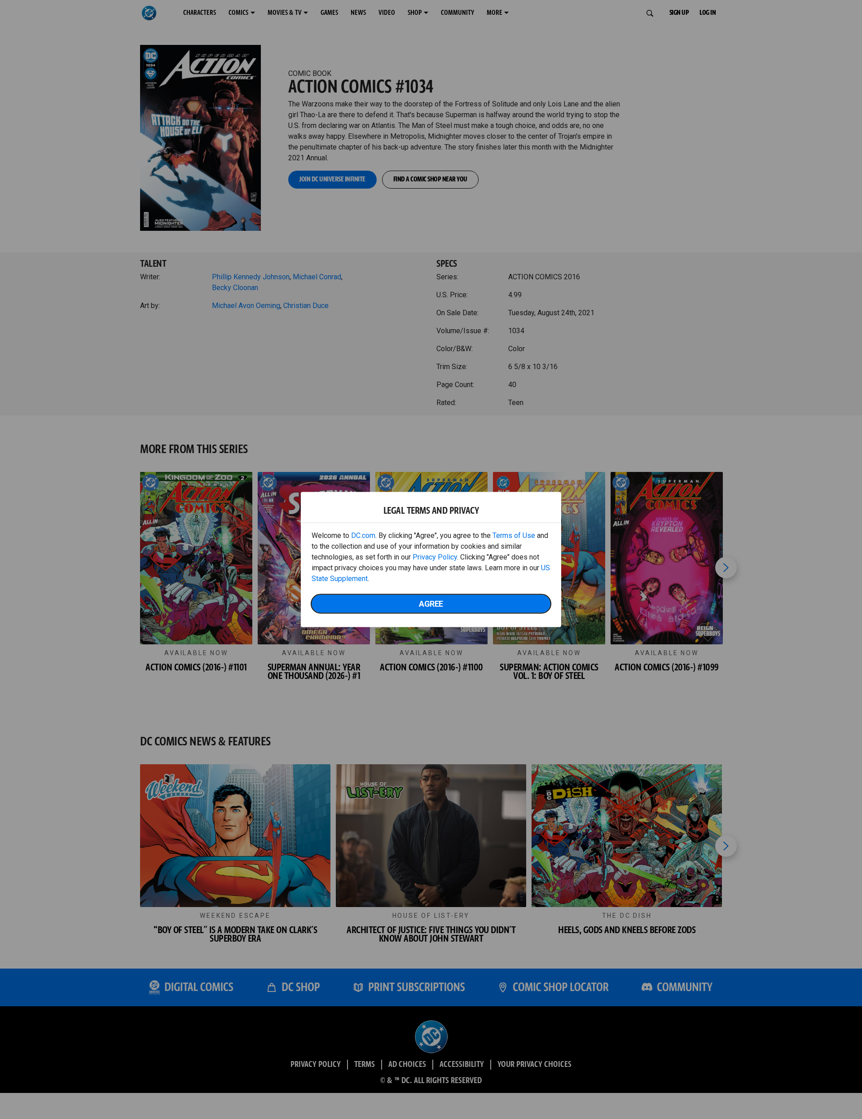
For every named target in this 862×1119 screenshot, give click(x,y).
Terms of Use (514, 535)
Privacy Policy (435, 557)
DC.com (363, 535)
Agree (431, 603)
